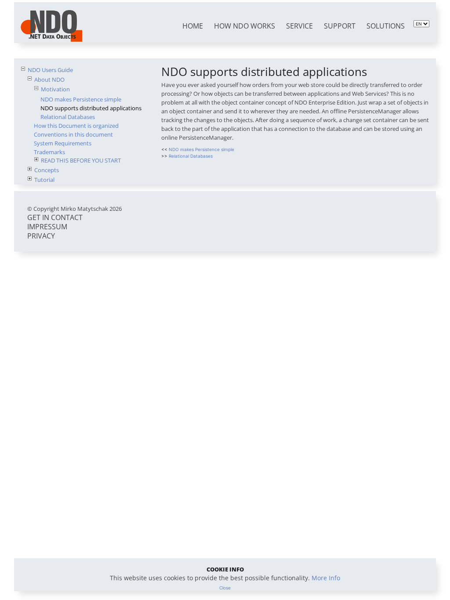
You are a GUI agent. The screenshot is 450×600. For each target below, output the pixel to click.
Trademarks (49, 151)
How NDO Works (244, 26)
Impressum (47, 226)
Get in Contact (55, 217)
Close (225, 587)
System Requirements (62, 143)
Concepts (46, 169)
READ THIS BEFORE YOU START (81, 160)
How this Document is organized (76, 125)
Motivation (55, 89)
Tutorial (44, 179)
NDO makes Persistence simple (80, 99)
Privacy (41, 236)
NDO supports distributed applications (91, 108)
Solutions (386, 26)
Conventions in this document (73, 134)
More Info (326, 578)
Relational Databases (67, 116)
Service (299, 26)
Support (340, 26)
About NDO (49, 79)
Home (192, 26)
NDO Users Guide (50, 69)
